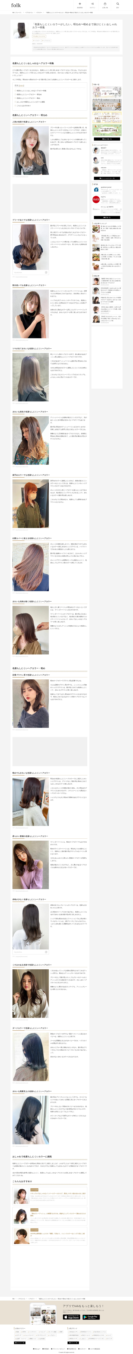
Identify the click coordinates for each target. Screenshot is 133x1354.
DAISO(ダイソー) (86, 1332)
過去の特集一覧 (108, 139)
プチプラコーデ (41, 1335)
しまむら (83, 1338)
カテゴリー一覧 (20, 1342)
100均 (24, 1332)
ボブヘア (18, 1335)
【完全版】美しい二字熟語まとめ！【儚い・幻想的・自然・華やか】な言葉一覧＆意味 (111, 238)
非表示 (21, 85)
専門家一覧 (107, 217)
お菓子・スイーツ (21, 1338)
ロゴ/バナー (82, 1349)
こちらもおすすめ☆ (24, 106)
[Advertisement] (49, 198)
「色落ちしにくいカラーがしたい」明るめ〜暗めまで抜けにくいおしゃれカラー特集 (61, 1299)
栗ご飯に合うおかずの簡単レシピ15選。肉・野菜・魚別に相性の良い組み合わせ (111, 228)
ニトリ (109, 1335)
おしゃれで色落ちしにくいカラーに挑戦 (31, 102)
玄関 (61, 1332)
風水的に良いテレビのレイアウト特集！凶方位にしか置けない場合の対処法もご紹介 (111, 247)
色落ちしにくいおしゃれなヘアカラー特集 (31, 91)
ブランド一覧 (74, 1342)
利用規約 (46, 1349)
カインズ (109, 1338)
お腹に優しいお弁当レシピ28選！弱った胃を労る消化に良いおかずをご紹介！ (111, 266)
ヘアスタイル (46, 40)
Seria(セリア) (73, 1332)
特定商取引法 (72, 1349)
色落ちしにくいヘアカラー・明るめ (29, 94)
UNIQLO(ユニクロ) (98, 1335)
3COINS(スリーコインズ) (96, 1338)
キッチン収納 (52, 1332)
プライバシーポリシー (58, 1349)
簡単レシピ (33, 1338)
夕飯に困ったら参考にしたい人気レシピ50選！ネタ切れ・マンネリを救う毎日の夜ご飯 (111, 257)
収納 (17, 1332)
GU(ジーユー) (86, 1335)
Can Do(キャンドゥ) (100, 1332)
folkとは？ (37, 1349)
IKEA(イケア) (73, 1338)
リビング (42, 1332)
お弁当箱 (42, 1338)
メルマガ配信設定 (95, 1349)
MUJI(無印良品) (74, 1335)
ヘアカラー (37, 40)
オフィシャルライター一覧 (108, 178)
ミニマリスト (33, 1332)
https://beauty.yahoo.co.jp (22, 176)
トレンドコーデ (29, 1335)
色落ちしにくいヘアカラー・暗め (28, 98)
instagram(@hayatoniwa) (21, 276)
